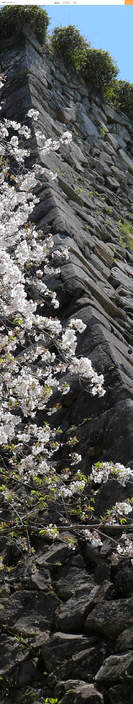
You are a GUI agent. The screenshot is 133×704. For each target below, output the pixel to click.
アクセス (75, 3)
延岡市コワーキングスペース (8, 2)
